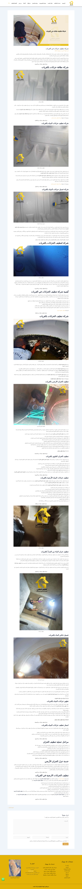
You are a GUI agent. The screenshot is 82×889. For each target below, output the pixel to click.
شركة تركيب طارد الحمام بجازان (50, 867)
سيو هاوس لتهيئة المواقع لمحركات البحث (41, 886)
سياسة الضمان (35, 3)
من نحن (20, 3)
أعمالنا (24, 3)
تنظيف (63, 778)
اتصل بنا (67, 865)
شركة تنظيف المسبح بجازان (56, 184)
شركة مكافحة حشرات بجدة (50, 873)
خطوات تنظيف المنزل (61, 310)
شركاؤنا (29, 3)
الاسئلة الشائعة (14, 3)
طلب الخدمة (50, 3)
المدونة (62, 50)
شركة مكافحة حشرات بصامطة (49, 875)
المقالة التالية (11, 807)
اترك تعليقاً (67, 50)
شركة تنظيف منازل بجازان (56, 117)
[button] (8, 3)
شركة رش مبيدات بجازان (49, 869)
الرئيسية (63, 3)
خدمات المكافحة (57, 3)
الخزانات (60, 778)
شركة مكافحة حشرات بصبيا (50, 871)
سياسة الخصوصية (42, 3)
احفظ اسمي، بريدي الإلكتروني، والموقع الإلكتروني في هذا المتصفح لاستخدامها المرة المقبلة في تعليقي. (48, 841)
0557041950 (30, 871)
